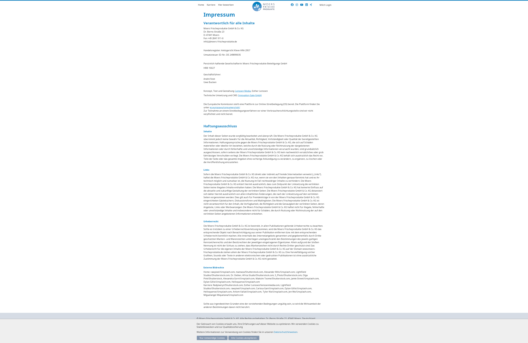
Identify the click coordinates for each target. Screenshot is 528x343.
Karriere (211, 4)
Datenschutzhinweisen (285, 332)
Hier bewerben (226, 4)
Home (201, 4)
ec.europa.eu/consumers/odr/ (225, 107)
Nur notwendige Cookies (212, 337)
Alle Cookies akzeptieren (244, 337)
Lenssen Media (243, 90)
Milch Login (325, 4)
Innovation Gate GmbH (250, 95)
